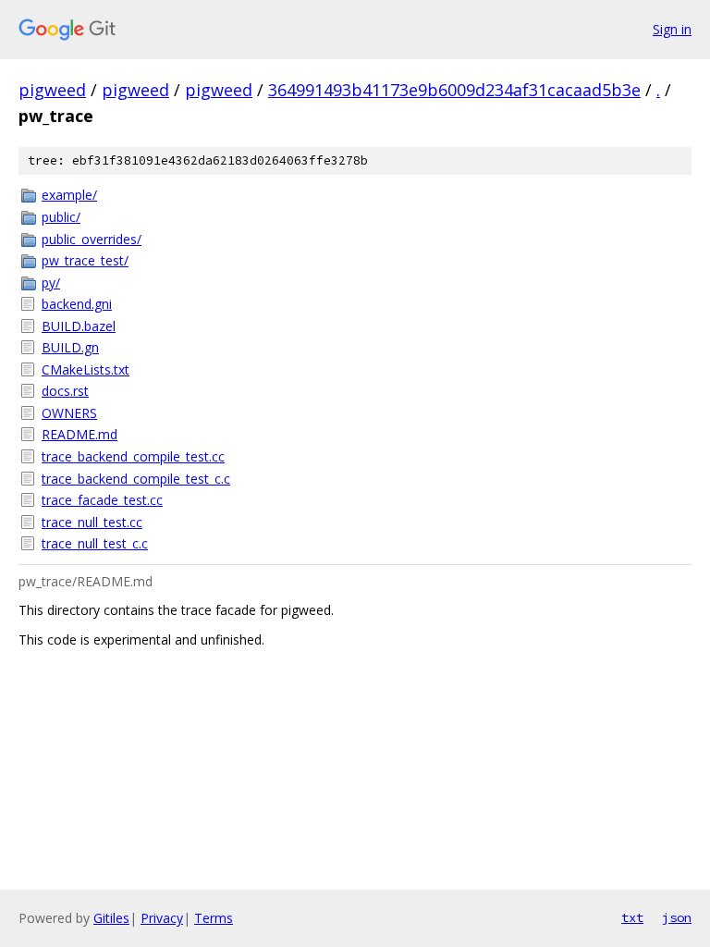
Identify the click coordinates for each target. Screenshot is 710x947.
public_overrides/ (91, 239)
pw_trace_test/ (85, 260)
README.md (79, 434)
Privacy (162, 918)
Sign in (672, 29)
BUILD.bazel (79, 326)
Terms (213, 918)
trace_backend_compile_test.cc (133, 456)
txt (632, 917)
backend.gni (77, 304)
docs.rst (65, 391)
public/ (61, 217)
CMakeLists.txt (85, 369)
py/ (51, 282)
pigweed (52, 90)
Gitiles (111, 918)
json (677, 917)
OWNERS (69, 413)
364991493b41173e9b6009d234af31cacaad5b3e (454, 90)
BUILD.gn (70, 347)
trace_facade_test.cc (102, 500)
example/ (69, 194)
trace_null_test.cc (92, 522)
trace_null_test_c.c (95, 543)
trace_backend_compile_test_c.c (136, 478)
